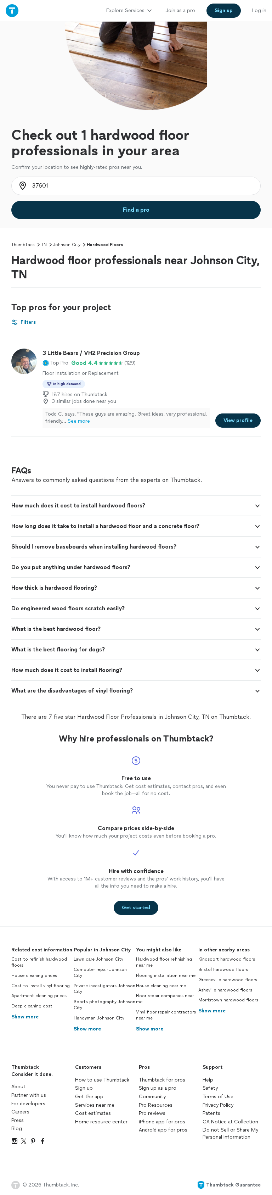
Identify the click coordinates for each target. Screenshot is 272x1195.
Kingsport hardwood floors (226, 959)
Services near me (94, 1105)
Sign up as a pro (157, 1088)
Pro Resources (155, 1105)
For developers (28, 1104)
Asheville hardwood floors (225, 990)
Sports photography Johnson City (104, 1004)
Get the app (89, 1097)
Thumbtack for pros (162, 1080)
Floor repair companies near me (165, 998)
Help (208, 1080)
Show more (25, 1017)
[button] (55, 363)
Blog (16, 1128)
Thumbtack (23, 244)
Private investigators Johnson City (104, 988)
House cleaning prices (34, 975)
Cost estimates (93, 1113)
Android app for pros (163, 1130)
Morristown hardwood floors (228, 999)
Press (17, 1120)
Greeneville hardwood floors (227, 979)
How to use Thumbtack (102, 1080)
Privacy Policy (218, 1105)
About (18, 1087)
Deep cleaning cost (31, 1006)
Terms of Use (218, 1097)
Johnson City (66, 244)
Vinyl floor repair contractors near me (166, 1015)
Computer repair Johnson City (100, 972)
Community (152, 1097)
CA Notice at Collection (230, 1122)
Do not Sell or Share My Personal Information (230, 1133)
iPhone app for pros (162, 1122)
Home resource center (101, 1122)
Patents (211, 1113)
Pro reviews (152, 1113)
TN (44, 244)
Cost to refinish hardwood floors (39, 962)
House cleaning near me (161, 985)
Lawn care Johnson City (98, 959)
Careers (20, 1112)
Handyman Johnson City (99, 1018)
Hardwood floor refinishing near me (164, 962)
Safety (210, 1088)
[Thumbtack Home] (12, 10)
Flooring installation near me (166, 975)
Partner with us (28, 1095)
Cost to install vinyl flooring (40, 985)
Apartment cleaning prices (39, 995)
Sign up (84, 1088)
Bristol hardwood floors (223, 969)
